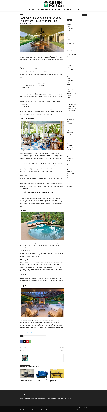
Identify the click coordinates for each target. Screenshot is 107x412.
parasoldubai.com (45, 93)
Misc (68, 121)
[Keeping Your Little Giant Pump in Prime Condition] (42, 373)
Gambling (69, 76)
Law (68, 114)
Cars (68, 41)
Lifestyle (69, 117)
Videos (68, 184)
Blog (68, 37)
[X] (24, 341)
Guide (68, 84)
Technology (69, 171)
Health (54, 9)
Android (69, 24)
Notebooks (69, 130)
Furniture (25, 336)
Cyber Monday (70, 58)
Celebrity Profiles (70, 50)
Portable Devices (70, 141)
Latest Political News (71, 108)
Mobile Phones (70, 123)
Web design (69, 186)
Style (68, 164)
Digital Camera (70, 61)
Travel (68, 179)
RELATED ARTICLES (25, 366)
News (68, 128)
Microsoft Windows (71, 119)
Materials (29, 336)
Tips (68, 175)
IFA (67, 99)
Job (68, 101)
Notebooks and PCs (71, 132)
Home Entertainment (71, 93)
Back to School (70, 28)
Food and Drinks (70, 74)
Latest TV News (70, 112)
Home (28, 9)
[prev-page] (21, 384)
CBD (68, 47)
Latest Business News (71, 102)
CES (68, 52)
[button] (85, 9)
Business (69, 39)
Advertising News (70, 22)
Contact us (81, 407)
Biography (69, 34)
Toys (68, 177)
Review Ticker (70, 147)
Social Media (70, 160)
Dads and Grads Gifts (71, 60)
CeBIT (68, 48)
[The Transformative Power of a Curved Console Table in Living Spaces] (57, 373)
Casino (68, 45)
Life (68, 115)
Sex (68, 154)
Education (69, 65)
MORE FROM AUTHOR (34, 366)
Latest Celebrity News (71, 104)
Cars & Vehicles (67, 9)
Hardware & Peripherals (72, 86)
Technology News (70, 173)
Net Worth (69, 127)
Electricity (69, 67)
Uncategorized (70, 181)
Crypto (68, 56)
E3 (67, 63)
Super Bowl (69, 166)
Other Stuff (69, 134)
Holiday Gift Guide (71, 89)
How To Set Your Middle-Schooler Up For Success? (28, 349)
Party (68, 136)
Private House (35, 336)
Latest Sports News (71, 110)
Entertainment (70, 69)
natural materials (33, 83)
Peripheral (69, 138)
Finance (68, 73)
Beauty (68, 30)
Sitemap (78, 9)
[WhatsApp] (30, 341)
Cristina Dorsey (24, 23)
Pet (73, 9)
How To (68, 97)
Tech (33, 9)
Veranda (44, 336)
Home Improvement (46, 9)
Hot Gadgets (69, 95)
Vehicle (68, 182)
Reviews (69, 149)
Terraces (40, 336)
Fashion (59, 9)
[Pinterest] (27, 341)
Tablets (68, 167)
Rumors (68, 151)
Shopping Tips (70, 158)
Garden (68, 82)
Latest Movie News (71, 106)
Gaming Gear (70, 80)
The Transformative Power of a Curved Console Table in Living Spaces (56, 380)
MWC (68, 125)
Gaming (38, 9)
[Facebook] (21, 341)
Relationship (69, 145)
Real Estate (69, 143)
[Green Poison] (53, 4)
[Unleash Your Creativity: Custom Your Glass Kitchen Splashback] (27, 373)
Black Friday (69, 35)
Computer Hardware (71, 54)
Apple (68, 26)
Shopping (69, 156)
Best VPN (69, 32)
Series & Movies (70, 153)
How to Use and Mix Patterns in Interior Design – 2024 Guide (54, 349)
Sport (68, 162)
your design (29, 332)
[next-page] (23, 384)
